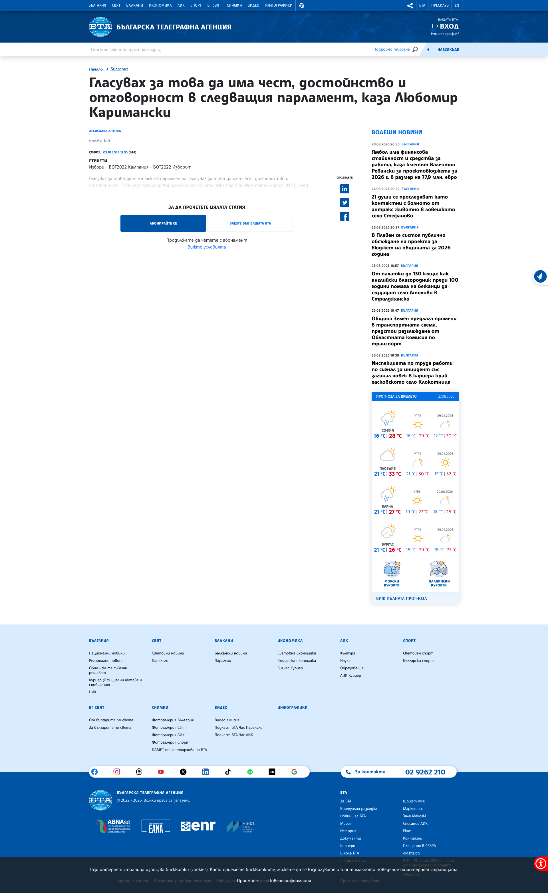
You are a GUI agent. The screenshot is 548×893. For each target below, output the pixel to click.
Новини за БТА (353, 816)
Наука (345, 660)
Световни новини (168, 653)
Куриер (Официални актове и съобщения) (115, 682)
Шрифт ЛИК (414, 801)
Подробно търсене (392, 49)
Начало (96, 69)
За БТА (345, 801)
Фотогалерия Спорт (170, 742)
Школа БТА (349, 853)
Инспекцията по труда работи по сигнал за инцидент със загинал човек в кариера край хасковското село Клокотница (412, 372)
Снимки (234, 5)
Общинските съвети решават (108, 670)
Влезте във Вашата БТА (250, 223)
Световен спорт (418, 653)
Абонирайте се (163, 223)
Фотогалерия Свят (169, 727)
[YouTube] (163, 772)
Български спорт (418, 660)
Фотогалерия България (173, 720)
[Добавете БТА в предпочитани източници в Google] (296, 772)
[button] (302, 5)
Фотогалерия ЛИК (168, 735)
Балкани (134, 5)
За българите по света (110, 727)
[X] (185, 772)
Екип (407, 831)
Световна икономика (296, 653)
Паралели (160, 660)
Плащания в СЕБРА (419, 846)
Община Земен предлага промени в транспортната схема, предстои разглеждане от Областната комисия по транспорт (414, 331)
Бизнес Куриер (290, 668)
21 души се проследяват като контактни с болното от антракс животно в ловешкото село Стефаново (413, 206)
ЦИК (92, 692)
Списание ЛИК (415, 823)
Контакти (412, 838)
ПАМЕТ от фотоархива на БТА (179, 750)
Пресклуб (440, 5)
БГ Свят (214, 5)
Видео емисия (227, 720)
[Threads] (141, 772)
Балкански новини (231, 653)
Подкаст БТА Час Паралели (238, 727)
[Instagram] (118, 772)
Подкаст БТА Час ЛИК (234, 735)
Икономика (160, 5)
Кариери (347, 846)
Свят (116, 5)
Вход (449, 26)
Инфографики (279, 5)
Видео (254, 5)
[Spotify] (252, 772)
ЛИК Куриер (350, 675)
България (97, 5)
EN (457, 5)
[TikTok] (229, 772)
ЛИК (181, 5)
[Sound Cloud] (274, 772)
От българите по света (111, 720)
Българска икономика (296, 660)
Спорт (196, 5)
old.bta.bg (411, 853)
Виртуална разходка (358, 808)
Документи (350, 838)
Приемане (247, 880)
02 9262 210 (425, 772)
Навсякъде (448, 49)
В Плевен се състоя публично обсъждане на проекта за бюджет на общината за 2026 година (411, 244)
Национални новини (107, 653)
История (348, 831)
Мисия (345, 823)
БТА (422, 5)
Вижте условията (207, 247)
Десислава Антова (105, 131)
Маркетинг (413, 808)
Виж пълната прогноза (401, 598)
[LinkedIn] (207, 772)
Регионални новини (106, 660)
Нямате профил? (445, 33)
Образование (352, 668)
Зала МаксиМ (414, 816)
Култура (347, 653)
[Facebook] (96, 772)
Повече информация (289, 880)
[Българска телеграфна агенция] (100, 800)
